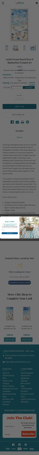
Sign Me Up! (10, 233)
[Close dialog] (38, 217)
